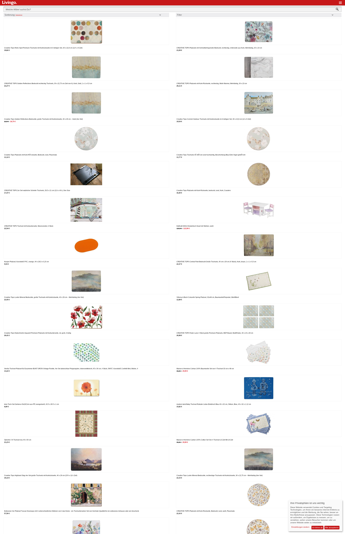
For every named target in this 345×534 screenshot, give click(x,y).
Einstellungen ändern (300, 527)
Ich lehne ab (317, 527)
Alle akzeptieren (332, 527)
